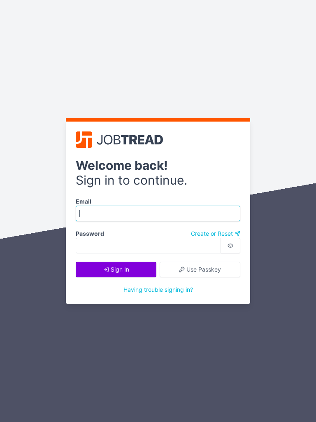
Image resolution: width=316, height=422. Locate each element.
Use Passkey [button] (203, 269)
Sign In (119, 269)
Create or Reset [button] (213, 233)
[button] (230, 245)
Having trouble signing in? (158, 289)
